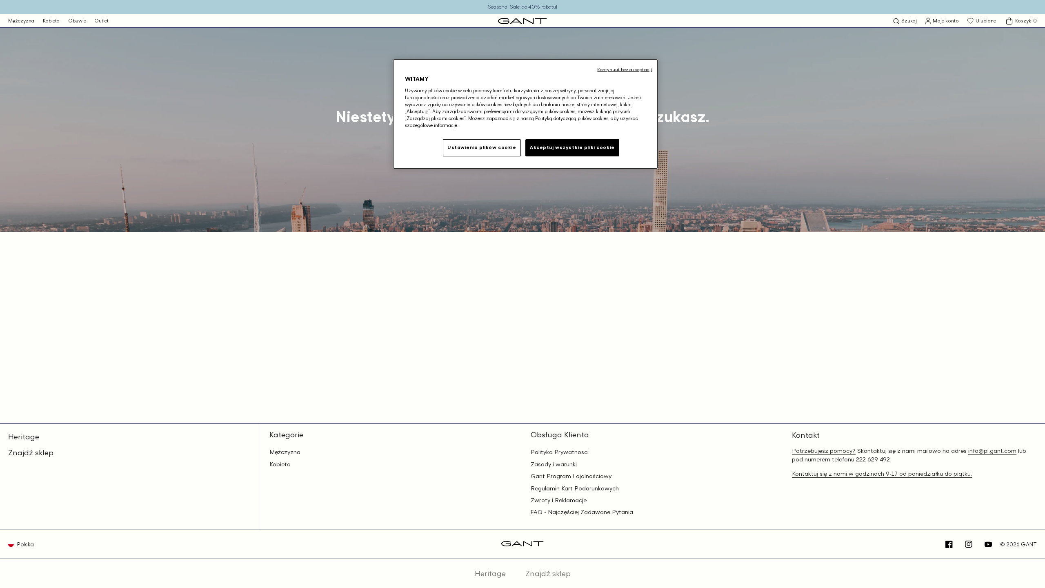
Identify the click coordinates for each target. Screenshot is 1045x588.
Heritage (23, 436)
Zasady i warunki (554, 464)
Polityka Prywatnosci (560, 452)
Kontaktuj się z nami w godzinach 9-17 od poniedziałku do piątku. (882, 473)
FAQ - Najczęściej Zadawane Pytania (582, 512)
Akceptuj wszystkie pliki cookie (572, 147)
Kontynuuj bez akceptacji (624, 69)
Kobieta (51, 21)
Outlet (101, 21)
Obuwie (77, 21)
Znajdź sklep (30, 452)
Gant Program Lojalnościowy (571, 476)
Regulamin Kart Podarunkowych (575, 488)
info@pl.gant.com (992, 450)
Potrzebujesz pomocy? (824, 450)
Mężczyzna (21, 21)
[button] (905, 21)
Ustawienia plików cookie (481, 147)
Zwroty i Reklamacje (559, 500)
